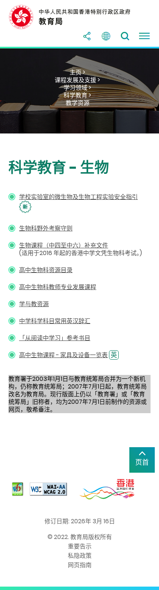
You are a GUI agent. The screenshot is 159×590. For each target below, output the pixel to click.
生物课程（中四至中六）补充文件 (63, 245)
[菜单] (144, 36)
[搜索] (125, 36)
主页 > (77, 72)
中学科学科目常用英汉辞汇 (54, 321)
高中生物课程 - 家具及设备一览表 (63, 355)
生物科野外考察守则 (46, 228)
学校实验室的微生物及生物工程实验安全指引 (78, 197)
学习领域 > (77, 87)
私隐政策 (80, 555)
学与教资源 (34, 304)
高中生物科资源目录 (46, 270)
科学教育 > (77, 95)
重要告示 (80, 546)
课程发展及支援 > (77, 80)
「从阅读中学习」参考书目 (54, 338)
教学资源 (77, 103)
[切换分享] (87, 36)
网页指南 (80, 565)
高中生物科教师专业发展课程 (57, 287)
